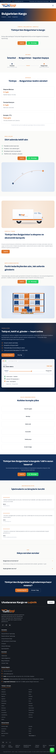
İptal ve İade (44, 746)
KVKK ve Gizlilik (3, 746)
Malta (2, 719)
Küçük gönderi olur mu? (9, 568)
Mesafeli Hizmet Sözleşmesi (27, 746)
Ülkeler (9, 17)
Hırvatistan (4, 712)
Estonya (30, 714)
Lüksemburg (4, 714)
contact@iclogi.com (18, 1)
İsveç (30, 701)
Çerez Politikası (10, 746)
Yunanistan (31, 712)
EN (52, 1)
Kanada (30, 726)
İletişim (51, 602)
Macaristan (31, 708)
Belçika (30, 691)
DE (54, 1)
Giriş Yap (19, 355)
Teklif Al (22, 43)
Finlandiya (3, 703)
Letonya (3, 717)
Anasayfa (3, 17)
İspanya (3, 696)
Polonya (30, 703)
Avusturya (3, 694)
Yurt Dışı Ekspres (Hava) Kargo (8, 641)
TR (50, 1)
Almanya (3, 689)
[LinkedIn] (9, 625)
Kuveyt (3, 735)
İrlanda (30, 698)
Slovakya (31, 705)
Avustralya (3, 728)
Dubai (30, 731)
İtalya (30, 694)
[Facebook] (2, 625)
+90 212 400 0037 (7, 1)
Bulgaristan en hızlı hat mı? (10, 561)
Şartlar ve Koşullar (18, 746)
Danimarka (3, 701)
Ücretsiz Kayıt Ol (8, 355)
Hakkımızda (4, 655)
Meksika (3, 731)
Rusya (30, 728)
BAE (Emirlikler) (4, 733)
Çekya (2, 705)
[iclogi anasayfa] (8, 5)
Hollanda (3, 691)
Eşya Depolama (5, 648)
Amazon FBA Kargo (5, 646)
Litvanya (31, 717)
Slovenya (3, 708)
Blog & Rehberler (5, 660)
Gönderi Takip (35, 590)
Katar (30, 733)
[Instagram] (6, 625)
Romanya (3, 710)
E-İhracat (3, 643)
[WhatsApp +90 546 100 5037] (52, 750)
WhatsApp (33, 43)
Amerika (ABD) (4, 726)
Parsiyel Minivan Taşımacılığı (8, 633)
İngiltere (3, 698)
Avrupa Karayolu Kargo (6, 638)
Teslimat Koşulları (37, 746)
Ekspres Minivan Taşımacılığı (8, 636)
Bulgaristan (31, 710)
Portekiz (31, 696)
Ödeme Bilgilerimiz (5, 658)
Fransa (30, 689)
